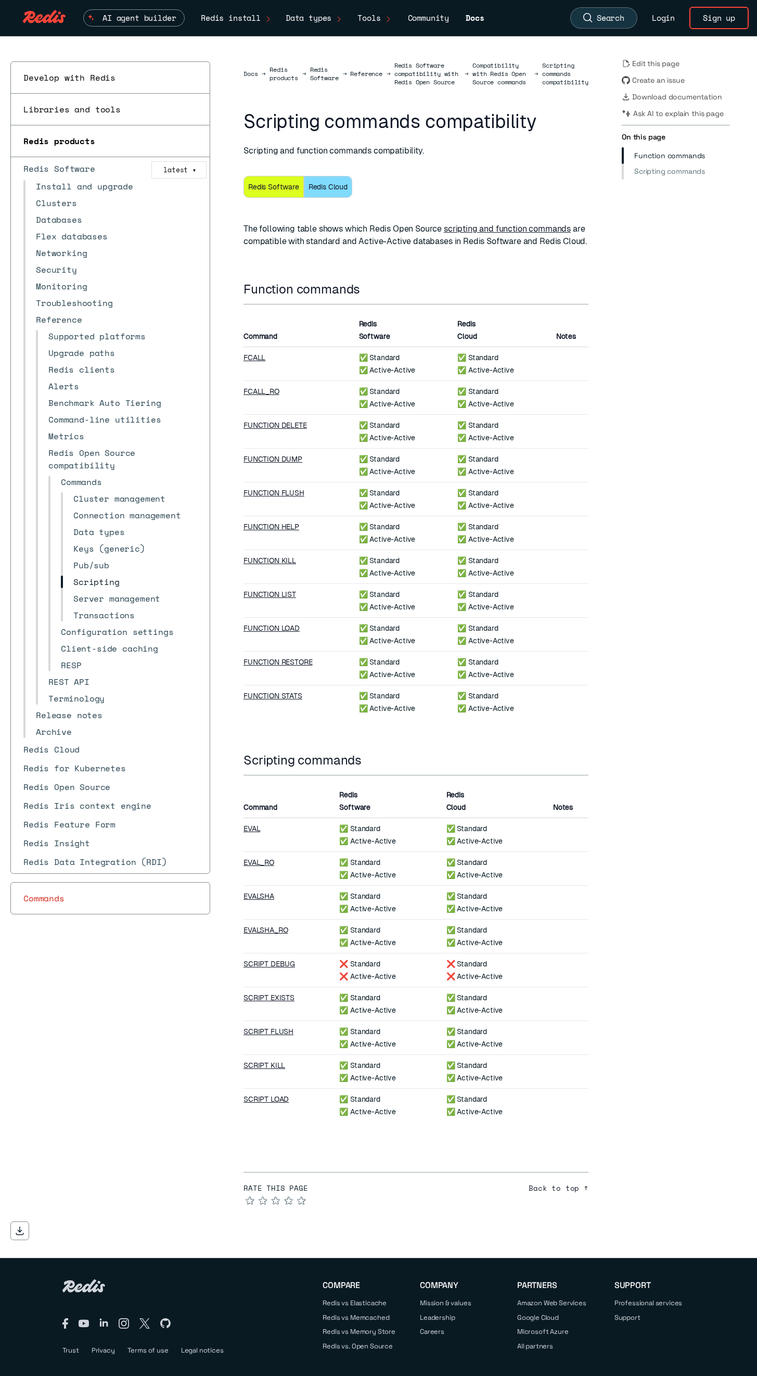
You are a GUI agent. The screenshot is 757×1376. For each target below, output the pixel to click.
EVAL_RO (258, 862)
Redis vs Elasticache (355, 1302)
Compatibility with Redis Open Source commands (499, 73)
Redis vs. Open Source (358, 1346)
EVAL (251, 828)
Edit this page (655, 63)
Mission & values (445, 1302)
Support (627, 1317)
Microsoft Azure (543, 1331)
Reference (366, 74)
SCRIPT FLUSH (268, 1031)
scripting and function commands (507, 229)
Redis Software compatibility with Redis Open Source (426, 73)
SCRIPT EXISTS (268, 997)
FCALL (254, 357)
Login (663, 17)
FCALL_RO (261, 391)
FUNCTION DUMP (272, 459)
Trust (70, 1350)
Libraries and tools (72, 109)
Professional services (648, 1302)
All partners (535, 1346)
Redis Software (324, 74)
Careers (432, 1331)
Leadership (437, 1317)
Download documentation (677, 96)
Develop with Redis (69, 77)
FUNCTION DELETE (275, 425)
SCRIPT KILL (264, 1065)
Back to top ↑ (558, 1188)
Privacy (103, 1350)
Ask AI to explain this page (678, 113)
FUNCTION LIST (269, 594)
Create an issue (658, 80)
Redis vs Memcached (356, 1317)
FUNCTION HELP (271, 527)
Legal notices (202, 1350)
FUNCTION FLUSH (273, 493)
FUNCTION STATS (272, 696)
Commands (44, 898)
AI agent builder (139, 17)
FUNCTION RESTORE (277, 662)
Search (610, 17)
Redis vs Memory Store (359, 1331)
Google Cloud (538, 1317)
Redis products (59, 141)
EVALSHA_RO (265, 930)
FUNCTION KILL (269, 560)
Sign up (719, 17)
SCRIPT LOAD (266, 1099)
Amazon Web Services (551, 1302)
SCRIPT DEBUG (269, 964)
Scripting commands (669, 171)
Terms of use (148, 1350)
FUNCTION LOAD (271, 628)
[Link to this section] (369, 289)
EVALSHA (258, 896)
